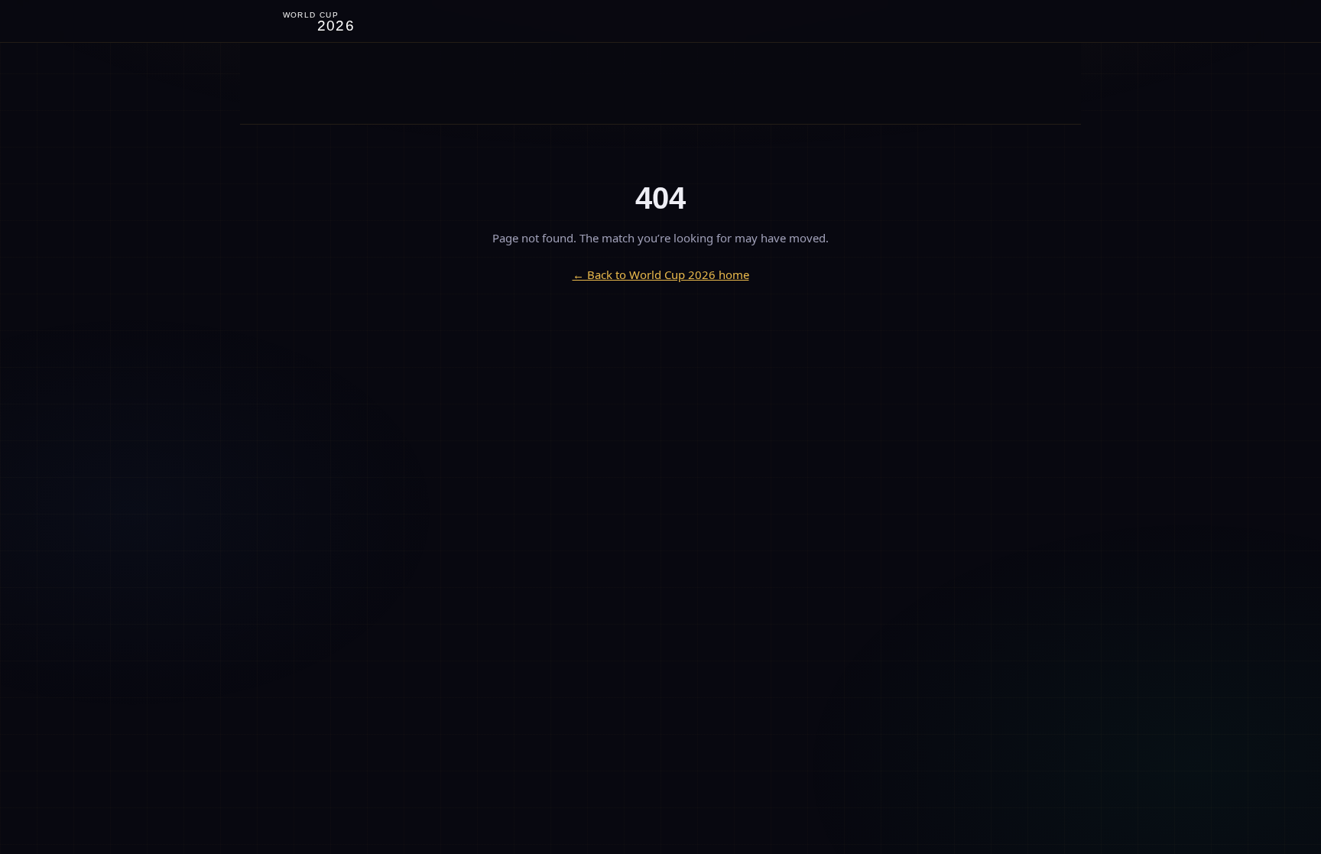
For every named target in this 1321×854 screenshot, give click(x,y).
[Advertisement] (660, 83)
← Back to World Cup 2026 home (661, 274)
